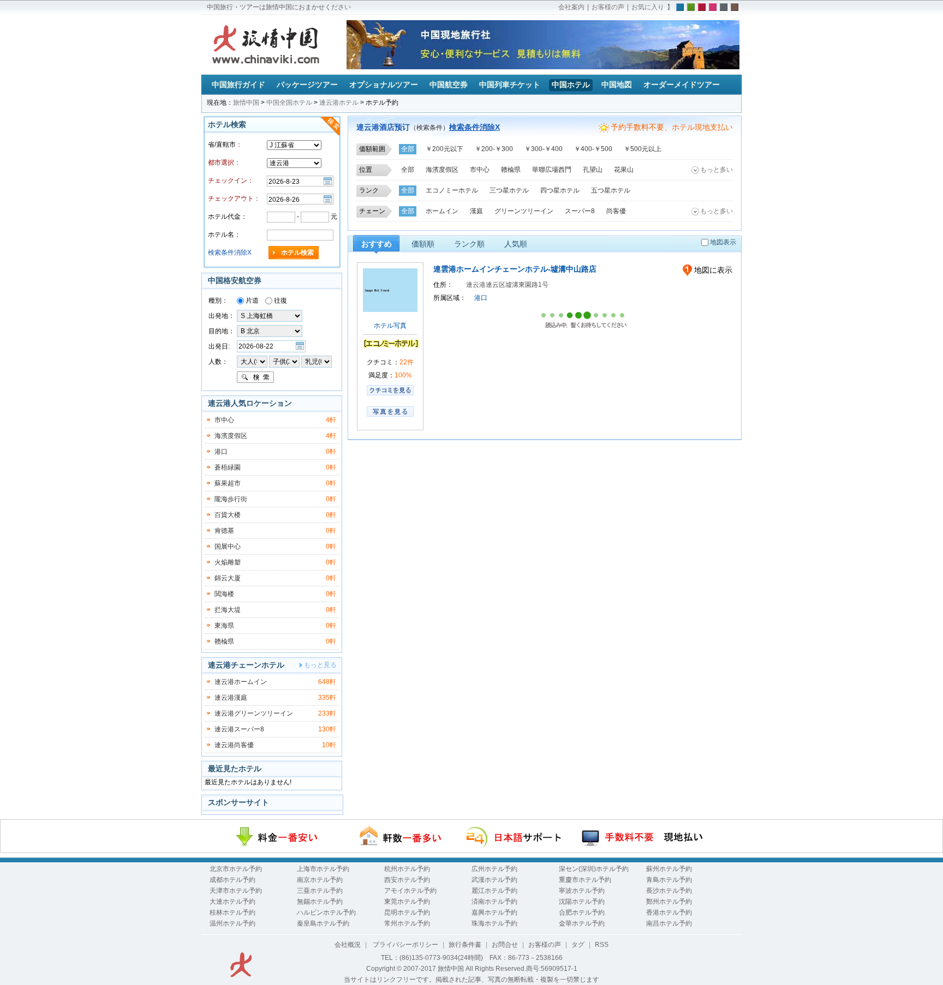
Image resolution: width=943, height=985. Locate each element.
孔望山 (592, 169)
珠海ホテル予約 (494, 923)
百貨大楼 (227, 515)
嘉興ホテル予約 (494, 912)
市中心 (480, 169)
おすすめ (376, 243)
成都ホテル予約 (232, 880)
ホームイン (442, 211)
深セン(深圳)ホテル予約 (594, 869)
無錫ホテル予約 (320, 901)
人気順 (515, 243)
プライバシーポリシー (404, 944)
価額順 (422, 243)
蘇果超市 (227, 483)
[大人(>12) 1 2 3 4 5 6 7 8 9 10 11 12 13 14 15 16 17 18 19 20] (252, 361)
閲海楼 (224, 594)
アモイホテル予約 (410, 890)
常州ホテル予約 (407, 923)
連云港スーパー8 (239, 729)
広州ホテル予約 (494, 869)
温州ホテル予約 (232, 923)
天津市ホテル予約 (236, 890)
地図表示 (723, 242)
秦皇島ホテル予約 (323, 923)
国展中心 (227, 546)
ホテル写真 (390, 325)
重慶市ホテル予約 (585, 880)
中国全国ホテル (289, 102)
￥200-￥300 (494, 149)
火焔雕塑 (227, 562)
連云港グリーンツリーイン (253, 713)
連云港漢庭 (230, 697)
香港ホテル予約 (669, 912)
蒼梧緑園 (227, 467)
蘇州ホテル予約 (669, 869)
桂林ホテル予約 (232, 912)
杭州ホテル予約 (407, 869)
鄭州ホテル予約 (669, 901)
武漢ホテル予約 (494, 880)
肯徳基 (224, 530)
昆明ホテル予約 (407, 912)
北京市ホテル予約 (236, 869)
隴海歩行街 (230, 499)
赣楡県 (511, 169)
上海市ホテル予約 (323, 869)
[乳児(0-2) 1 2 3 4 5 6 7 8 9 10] (316, 361)
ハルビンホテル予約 (326, 912)
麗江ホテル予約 (494, 890)
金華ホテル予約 (582, 923)
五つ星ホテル (610, 190)
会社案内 (571, 7)
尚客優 (616, 211)
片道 (251, 300)
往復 (279, 300)
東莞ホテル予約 (407, 901)
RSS (601, 944)
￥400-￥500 (593, 149)
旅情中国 (246, 102)
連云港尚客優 (234, 745)
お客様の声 (608, 7)
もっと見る (320, 665)
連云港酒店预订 (383, 127)
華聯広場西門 (551, 169)
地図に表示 (712, 270)
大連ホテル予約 (232, 901)
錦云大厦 (227, 578)
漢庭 (476, 211)
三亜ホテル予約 (320, 890)
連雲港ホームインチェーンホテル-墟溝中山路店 (514, 269)
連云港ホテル (339, 102)
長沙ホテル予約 (669, 890)
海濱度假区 (442, 169)
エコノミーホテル (452, 190)
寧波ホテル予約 (582, 890)
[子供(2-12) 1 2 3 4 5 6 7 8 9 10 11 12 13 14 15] (285, 361)
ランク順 (469, 243)
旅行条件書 (465, 944)
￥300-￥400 (543, 149)
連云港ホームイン (240, 682)
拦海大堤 (227, 610)
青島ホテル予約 (669, 880)
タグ (577, 944)
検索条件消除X (474, 127)
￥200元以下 (444, 149)
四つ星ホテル (560, 190)
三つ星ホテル (509, 190)
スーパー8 (580, 211)
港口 (480, 298)
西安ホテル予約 (407, 880)
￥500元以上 (642, 149)
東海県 (224, 625)
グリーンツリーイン (523, 211)
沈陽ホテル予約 (582, 901)
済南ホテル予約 (494, 901)
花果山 (624, 169)
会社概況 (348, 944)
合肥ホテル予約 (582, 912)
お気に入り (647, 7)
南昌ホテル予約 (669, 923)
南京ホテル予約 (320, 880)
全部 (407, 149)
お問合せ (505, 944)
